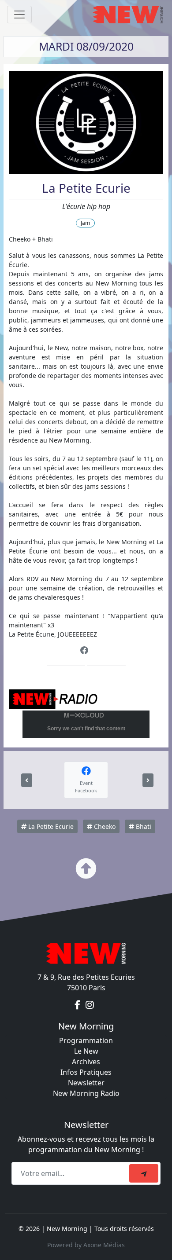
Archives (86, 1061)
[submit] (143, 1173)
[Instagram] (90, 1005)
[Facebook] (84, 650)
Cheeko (104, 826)
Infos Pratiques (86, 1072)
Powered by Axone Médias (86, 1245)
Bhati (142, 826)
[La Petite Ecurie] (26, 780)
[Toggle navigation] (19, 14)
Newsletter (86, 1083)
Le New (86, 1051)
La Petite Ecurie (50, 826)
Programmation (86, 1040)
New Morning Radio (86, 1093)
